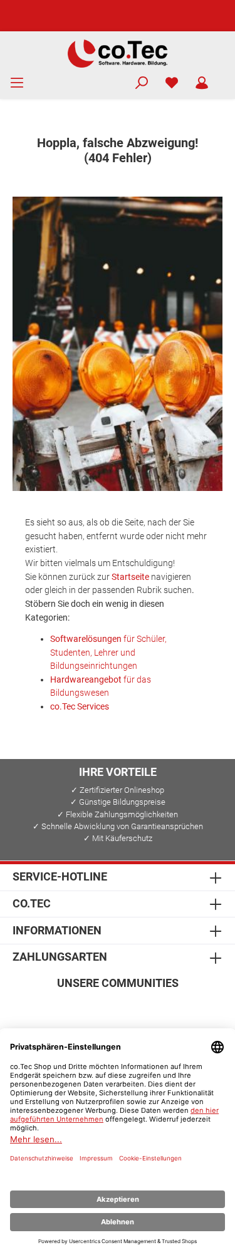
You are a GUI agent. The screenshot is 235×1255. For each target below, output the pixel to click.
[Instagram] (87, 1010)
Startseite (130, 577)
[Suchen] (142, 83)
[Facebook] (57, 1010)
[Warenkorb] (225, 78)
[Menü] (17, 83)
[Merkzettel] (172, 83)
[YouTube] (147, 1010)
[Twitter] (117, 1010)
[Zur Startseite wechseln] (117, 53)
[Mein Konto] (202, 83)
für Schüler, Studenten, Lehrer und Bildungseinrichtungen (108, 652)
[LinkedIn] (178, 1010)
